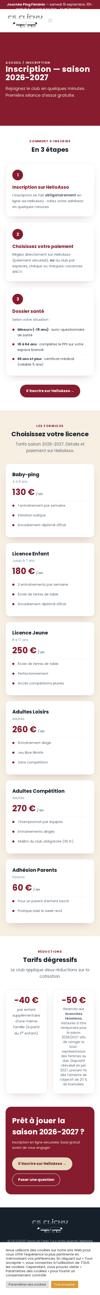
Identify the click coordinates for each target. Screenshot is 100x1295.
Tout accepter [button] (64, 1284)
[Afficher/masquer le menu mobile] (50, 20)
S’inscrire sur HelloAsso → (50, 390)
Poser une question (36, 1179)
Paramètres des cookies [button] (27, 1284)
